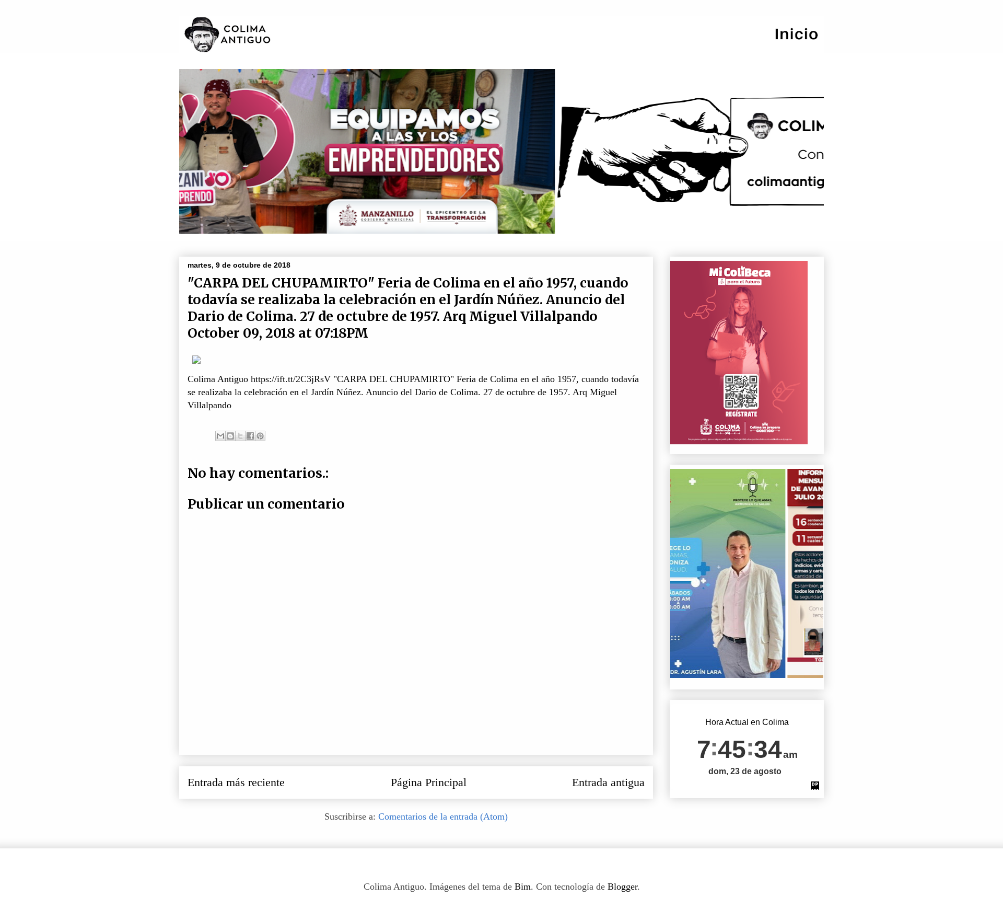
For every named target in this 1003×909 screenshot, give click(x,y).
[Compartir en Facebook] (250, 436)
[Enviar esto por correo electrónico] (220, 436)
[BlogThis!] (230, 436)
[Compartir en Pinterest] (260, 436)
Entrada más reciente (236, 782)
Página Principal (428, 782)
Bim (523, 886)
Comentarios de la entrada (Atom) (443, 816)
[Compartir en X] (240, 436)
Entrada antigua (608, 782)
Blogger (622, 886)
